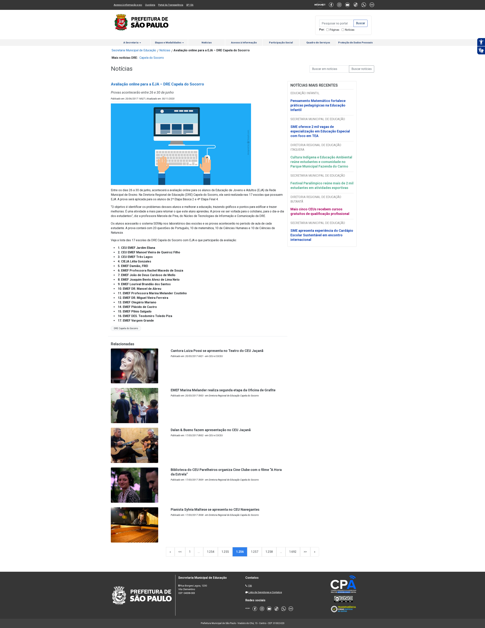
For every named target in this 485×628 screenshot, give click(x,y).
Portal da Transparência (170, 5)
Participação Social (281, 42)
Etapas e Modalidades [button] (168, 42)
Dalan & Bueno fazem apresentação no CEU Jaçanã (211, 430)
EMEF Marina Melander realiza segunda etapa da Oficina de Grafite (223, 390)
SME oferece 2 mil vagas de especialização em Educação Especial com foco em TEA (320, 131)
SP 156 (189, 5)
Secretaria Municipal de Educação (134, 50)
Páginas (334, 30)
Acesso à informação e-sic (128, 5)
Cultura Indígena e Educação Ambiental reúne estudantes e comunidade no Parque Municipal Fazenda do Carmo (321, 161)
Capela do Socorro (151, 58)
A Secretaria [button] (131, 42)
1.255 (225, 552)
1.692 (292, 552)
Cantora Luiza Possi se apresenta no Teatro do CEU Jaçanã (217, 351)
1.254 (210, 552)
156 (250, 585)
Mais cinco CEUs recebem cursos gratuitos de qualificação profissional (319, 211)
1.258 (269, 552)
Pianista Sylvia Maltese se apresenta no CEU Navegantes (215, 509)
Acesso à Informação (244, 42)
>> (305, 552)
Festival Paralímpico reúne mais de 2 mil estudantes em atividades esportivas (322, 185)
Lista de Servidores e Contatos (265, 592)
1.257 (254, 552)
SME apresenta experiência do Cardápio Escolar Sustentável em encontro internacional (321, 235)
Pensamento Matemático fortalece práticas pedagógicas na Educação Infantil (318, 105)
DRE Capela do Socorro (126, 328)
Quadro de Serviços (318, 42)
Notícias (349, 30)
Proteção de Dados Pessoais (355, 42)
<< (180, 552)
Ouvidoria (150, 5)
